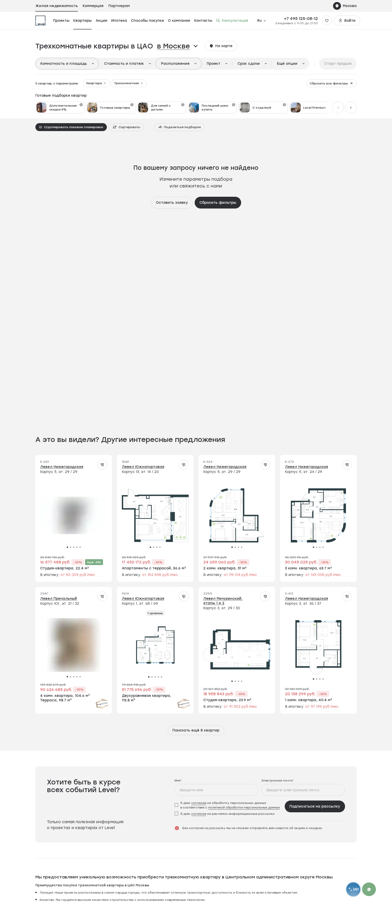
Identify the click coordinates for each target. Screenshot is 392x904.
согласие (198, 803)
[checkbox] (228, 805)
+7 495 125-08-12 (301, 18)
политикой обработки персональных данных (244, 807)
